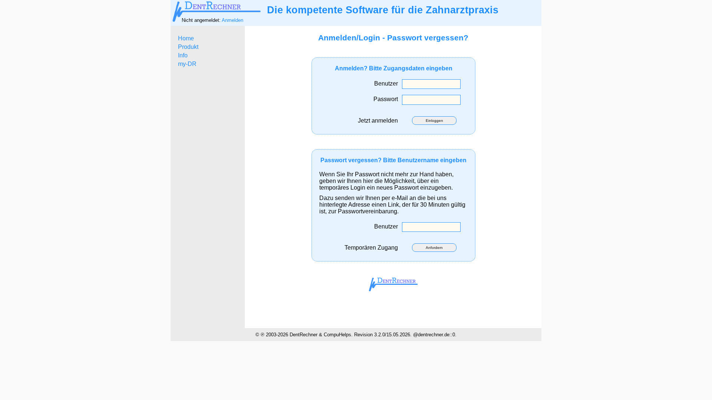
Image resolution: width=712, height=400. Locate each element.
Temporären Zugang (373, 247)
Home (186, 38)
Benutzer (387, 83)
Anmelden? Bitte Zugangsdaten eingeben (393, 68)
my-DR (187, 64)
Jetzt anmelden (379, 120)
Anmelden (232, 20)
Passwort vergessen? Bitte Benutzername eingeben (393, 160)
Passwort (387, 99)
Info (183, 55)
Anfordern (434, 248)
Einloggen (434, 121)
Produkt (188, 47)
